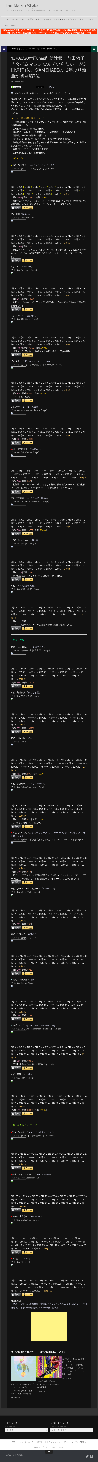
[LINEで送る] (16, 87)
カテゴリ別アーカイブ (59, 1426)
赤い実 (35, 540)
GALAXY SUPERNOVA (37, 498)
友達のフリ (33, 934)
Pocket (52, 87)
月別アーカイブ (11, 1426)
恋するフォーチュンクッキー (38, 361)
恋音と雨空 (28, 585)
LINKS (13, 25)
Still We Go (36, 449)
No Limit (27, 266)
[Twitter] (87, 1456)
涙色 (30, 1074)
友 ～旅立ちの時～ (31, 407)
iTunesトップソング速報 (64, 19)
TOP (6, 19)
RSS (6, 25)
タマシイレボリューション (41, 1132)
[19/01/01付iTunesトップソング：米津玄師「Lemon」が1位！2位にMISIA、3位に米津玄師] (23, 1368)
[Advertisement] (49, 39)
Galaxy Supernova (36, 783)
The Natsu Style (21, 6)
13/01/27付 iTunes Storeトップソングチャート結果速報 (47, 1384)
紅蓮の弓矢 (38, 647)
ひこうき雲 (33, 692)
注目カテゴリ (85, 19)
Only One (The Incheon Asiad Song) (39, 1025)
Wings (30, 738)
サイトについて (18, 19)
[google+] (91, 1456)
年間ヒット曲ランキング (38, 19)
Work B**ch (48, 888)
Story (26, 1258)
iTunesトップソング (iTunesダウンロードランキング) (34, 49)
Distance (26, 214)
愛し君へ (31, 315)
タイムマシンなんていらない (43, 165)
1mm (31, 979)
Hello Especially (43, 1174)
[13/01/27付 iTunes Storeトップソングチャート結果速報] (49, 1367)
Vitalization (36, 1216)
